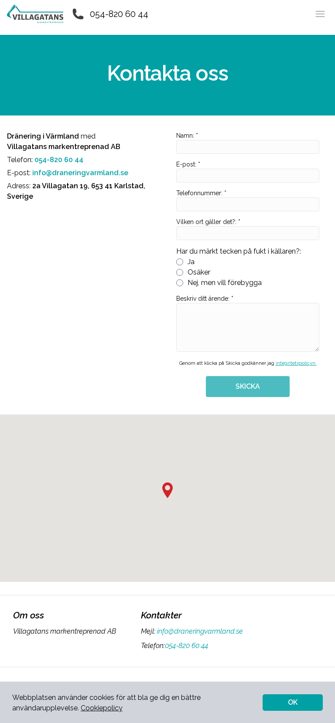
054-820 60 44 (119, 14)
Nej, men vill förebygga (225, 282)
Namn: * (187, 135)
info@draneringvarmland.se (200, 631)
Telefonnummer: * (201, 193)
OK (292, 702)
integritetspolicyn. (296, 363)
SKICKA (248, 386)
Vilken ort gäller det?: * (208, 221)
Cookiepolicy (102, 708)
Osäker (199, 272)
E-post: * (188, 164)
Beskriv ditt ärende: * (204, 298)
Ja (191, 262)
